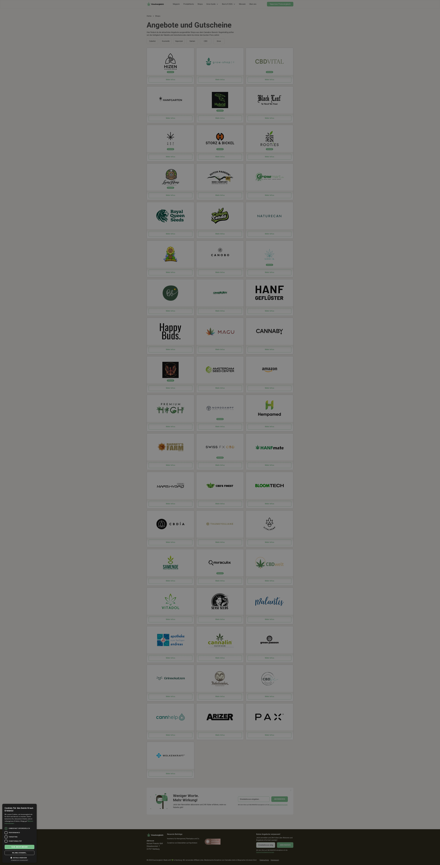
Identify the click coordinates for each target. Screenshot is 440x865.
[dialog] (220, 432)
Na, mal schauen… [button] (19, 853)
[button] (19, 858)
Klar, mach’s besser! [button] (19, 847)
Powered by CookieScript (19, 860)
